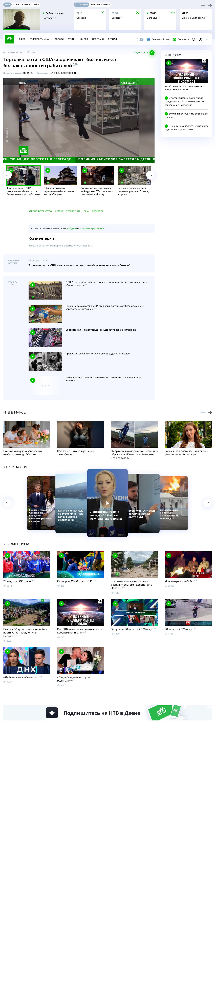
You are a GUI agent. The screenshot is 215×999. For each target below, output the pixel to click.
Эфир (22, 39)
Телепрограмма (39, 39)
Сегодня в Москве (160, 39)
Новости (58, 39)
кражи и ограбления (67, 211)
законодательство (40, 211)
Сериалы (113, 39)
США (86, 211)
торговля (97, 211)
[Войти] (200, 39)
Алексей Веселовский (63, 73)
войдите (72, 228)
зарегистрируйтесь (93, 228)
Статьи (72, 39)
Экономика (183, 39)
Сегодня (27, 73)
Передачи (98, 39)
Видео (84, 39)
